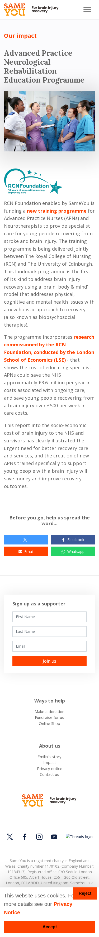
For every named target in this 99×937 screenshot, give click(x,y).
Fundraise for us (49, 717)
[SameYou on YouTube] (54, 837)
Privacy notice (49, 768)
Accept (50, 927)
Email (29, 551)
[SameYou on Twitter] (11, 837)
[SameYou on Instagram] (39, 837)
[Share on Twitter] (26, 539)
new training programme (57, 211)
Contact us (49, 774)
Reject (85, 893)
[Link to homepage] (33, 9)
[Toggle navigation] (87, 9)
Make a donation (49, 711)
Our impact (20, 35)
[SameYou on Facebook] (24, 837)
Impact (49, 762)
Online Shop (49, 723)
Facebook (75, 539)
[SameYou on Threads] (78, 836)
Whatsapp (75, 551)
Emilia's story (49, 756)
